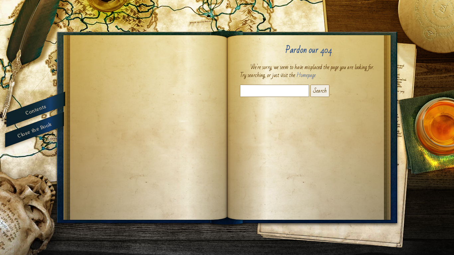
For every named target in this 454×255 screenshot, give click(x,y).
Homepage (306, 75)
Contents (35, 109)
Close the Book (34, 129)
